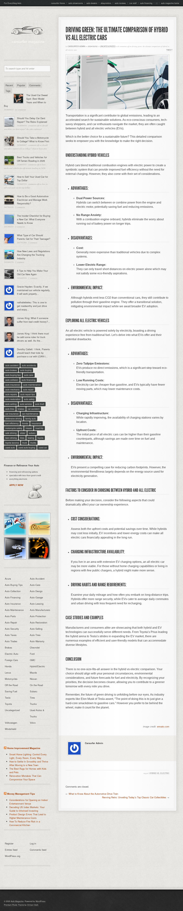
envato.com (163, 726)
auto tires (9, 408)
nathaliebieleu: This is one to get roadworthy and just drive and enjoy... (32, 306)
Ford (32, 653)
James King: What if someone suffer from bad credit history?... (33, 319)
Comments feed (38, 849)
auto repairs (11, 394)
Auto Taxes (11, 635)
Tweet (169, 50)
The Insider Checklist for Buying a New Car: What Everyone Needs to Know (33, 219)
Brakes (8, 647)
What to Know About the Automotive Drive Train (93, 793)
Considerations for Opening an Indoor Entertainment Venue (28, 801)
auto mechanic (12, 389)
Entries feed (11, 849)
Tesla (7, 697)
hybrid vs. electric (159, 773)
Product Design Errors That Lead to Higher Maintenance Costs (27, 816)
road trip (39, 428)
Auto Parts (10, 616)
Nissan (33, 679)
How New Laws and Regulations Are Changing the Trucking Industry (33, 254)
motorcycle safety (13, 428)
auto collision (11, 379)
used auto (10, 447)
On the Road (36, 685)
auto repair (28, 389)
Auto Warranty (37, 641)
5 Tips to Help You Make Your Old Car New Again (32, 272)
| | (156, 3)
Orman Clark (32, 904)
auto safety (29, 399)
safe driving (11, 432)
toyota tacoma (12, 442)
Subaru (33, 691)
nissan (29, 428)
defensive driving (13, 418)
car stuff (133, 3)
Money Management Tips (21, 793)
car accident (33, 408)
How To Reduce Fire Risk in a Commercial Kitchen (24, 823)
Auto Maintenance (14, 610)
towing (31, 437)
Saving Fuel (11, 691)
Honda (8, 666)
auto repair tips (27, 394)
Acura (8, 578)
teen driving (11, 437)
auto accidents (29, 365)
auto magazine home (170, 3)
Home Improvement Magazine (23, 748)
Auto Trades (11, 641)
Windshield (10, 729)
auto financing (146, 3)
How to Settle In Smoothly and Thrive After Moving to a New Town (28, 763)
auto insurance (12, 384)
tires (22, 437)
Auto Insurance (13, 603)
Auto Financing (12, 597)
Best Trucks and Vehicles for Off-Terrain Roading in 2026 (32, 159)
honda (25, 423)
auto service (26, 403)
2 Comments (20, 207)
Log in (33, 843)
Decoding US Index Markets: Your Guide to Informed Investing (26, 808)
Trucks (33, 704)
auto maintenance (32, 384)
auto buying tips (13, 374)
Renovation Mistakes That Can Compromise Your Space (25, 777)
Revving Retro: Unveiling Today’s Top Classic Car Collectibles (134, 797)
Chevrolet (35, 647)
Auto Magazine (17, 901)
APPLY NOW (16, 485)
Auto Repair (11, 622)
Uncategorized (107, 46)
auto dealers (91, 3)
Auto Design (36, 591)
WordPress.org (12, 856)
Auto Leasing (36, 603)
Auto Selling (36, 628)
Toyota (8, 704)
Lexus (8, 672)
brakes (21, 408)
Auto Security (12, 628)
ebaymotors (106, 3)
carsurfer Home (58, 3)
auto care (28, 374)
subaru (32, 432)
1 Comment (32, 242)
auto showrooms (75, 3)
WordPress (40, 901)
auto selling (11, 403)
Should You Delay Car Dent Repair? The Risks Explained (32, 119)
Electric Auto (11, 653)
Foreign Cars (11, 660)
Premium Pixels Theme (14, 904)
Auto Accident (37, 578)
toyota (40, 437)
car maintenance (30, 413)
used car (43, 447)
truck (24, 442)
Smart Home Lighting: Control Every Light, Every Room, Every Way (28, 756)
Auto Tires (35, 635)
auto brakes (11, 370)
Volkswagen (11, 722)
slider (22, 432)
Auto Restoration (38, 622)
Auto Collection (13, 591)
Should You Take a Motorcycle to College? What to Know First (33, 139)
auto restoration (13, 399)
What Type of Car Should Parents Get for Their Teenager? (33, 237)
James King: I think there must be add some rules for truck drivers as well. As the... (33, 337)
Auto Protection (38, 616)
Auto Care (35, 585)
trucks (33, 442)
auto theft (39, 403)
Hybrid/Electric (37, 666)
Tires (32, 697)
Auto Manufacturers (40, 610)
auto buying (26, 370)
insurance (36, 423)
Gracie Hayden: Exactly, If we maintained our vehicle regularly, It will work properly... (33, 290)
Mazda (33, 672)
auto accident (11, 365)
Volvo (33, 722)
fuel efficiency (12, 423)
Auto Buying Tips (14, 585)
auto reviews (120, 3)
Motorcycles (11, 679)
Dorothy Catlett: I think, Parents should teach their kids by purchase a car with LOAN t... (33, 353)
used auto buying (26, 447)
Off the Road (11, 685)
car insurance (12, 413)
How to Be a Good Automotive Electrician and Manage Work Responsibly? (32, 200)
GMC (32, 660)
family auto (30, 418)
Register (9, 843)
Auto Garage (36, 597)
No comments (20, 109)
